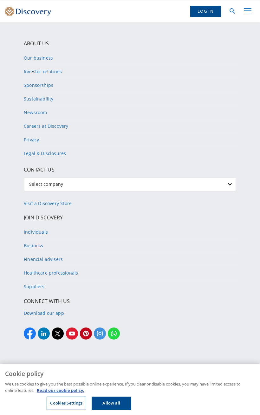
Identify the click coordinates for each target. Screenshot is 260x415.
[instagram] (100, 333)
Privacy (31, 140)
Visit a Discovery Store (48, 203)
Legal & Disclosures (45, 153)
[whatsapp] (114, 333)
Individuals (36, 232)
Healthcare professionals (51, 273)
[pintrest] (86, 333)
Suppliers (34, 286)
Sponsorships (38, 85)
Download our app (44, 313)
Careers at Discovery (46, 126)
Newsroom (35, 112)
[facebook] (30, 333)
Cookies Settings (66, 403)
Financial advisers (43, 259)
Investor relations (43, 71)
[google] (72, 333)
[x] (58, 333)
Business (33, 246)
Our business (38, 58)
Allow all (111, 403)
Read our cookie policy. (60, 390)
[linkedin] (44, 333)
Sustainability (38, 99)
